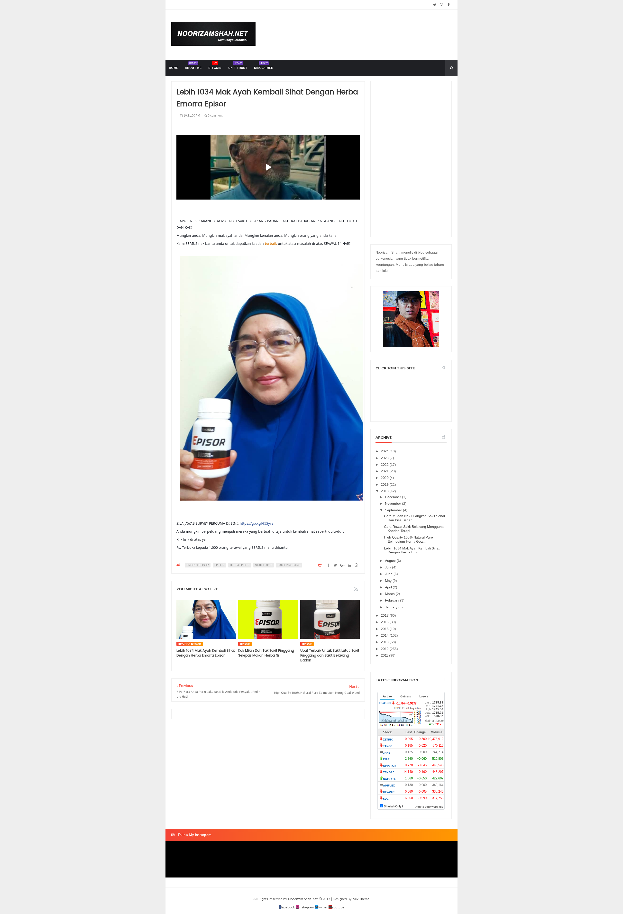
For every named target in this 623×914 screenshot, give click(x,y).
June (389, 574)
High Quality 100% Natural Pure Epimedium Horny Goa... (408, 539)
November (393, 503)
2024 (385, 451)
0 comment (214, 115)
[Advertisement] (411, 159)
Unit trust (237, 66)
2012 (385, 649)
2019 (385, 484)
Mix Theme (361, 899)
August (391, 561)
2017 (385, 615)
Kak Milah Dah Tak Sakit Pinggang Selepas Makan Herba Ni (266, 653)
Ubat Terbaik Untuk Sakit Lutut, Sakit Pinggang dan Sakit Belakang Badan (329, 655)
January (391, 607)
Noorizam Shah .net (303, 899)
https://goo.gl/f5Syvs (256, 523)
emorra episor (198, 565)
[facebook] (449, 5)
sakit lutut (263, 565)
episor (219, 565)
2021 (385, 471)
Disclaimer (263, 66)
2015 (385, 629)
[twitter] (434, 5)
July (388, 567)
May (389, 581)
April (389, 587)
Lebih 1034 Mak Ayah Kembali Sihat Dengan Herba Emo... (412, 550)
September (394, 510)
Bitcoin (214, 66)
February (392, 600)
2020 (385, 478)
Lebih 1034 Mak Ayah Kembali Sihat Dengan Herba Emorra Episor (205, 653)
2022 (385, 464)
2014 (385, 635)
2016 (385, 622)
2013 (385, 642)
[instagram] (442, 5)
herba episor (239, 565)
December (393, 497)
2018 (385, 491)
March (390, 594)
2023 (385, 458)
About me (193, 66)
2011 (385, 655)
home (173, 68)
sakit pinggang (289, 565)
